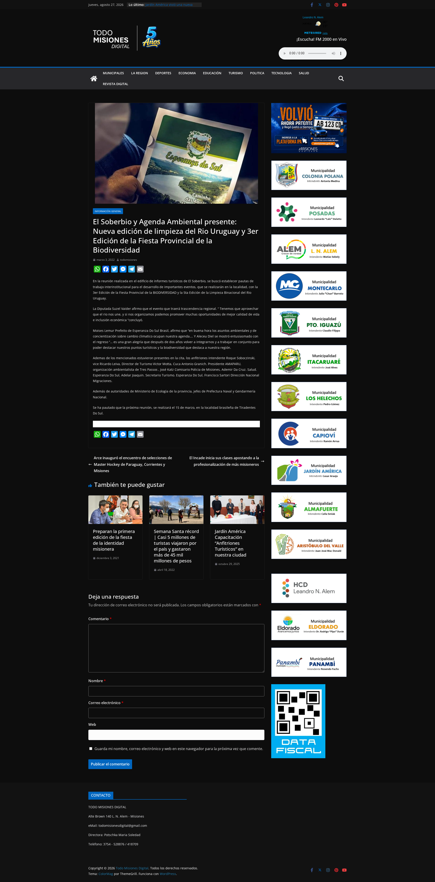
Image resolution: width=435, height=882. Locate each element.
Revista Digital (115, 84)
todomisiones (128, 260)
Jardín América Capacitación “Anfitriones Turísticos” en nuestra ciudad (230, 543)
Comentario (100, 618)
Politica (257, 73)
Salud (304, 73)
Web (92, 724)
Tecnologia (281, 73)
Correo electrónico (105, 702)
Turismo (236, 73)
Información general (108, 211)
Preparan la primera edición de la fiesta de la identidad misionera (114, 540)
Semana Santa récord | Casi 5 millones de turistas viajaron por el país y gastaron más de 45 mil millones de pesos (176, 546)
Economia (187, 73)
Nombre (97, 680)
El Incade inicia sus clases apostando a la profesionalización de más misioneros (224, 461)
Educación (212, 73)
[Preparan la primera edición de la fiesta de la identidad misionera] (115, 498)
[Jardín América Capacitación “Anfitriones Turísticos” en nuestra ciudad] (237, 498)
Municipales (113, 73)
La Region (139, 73)
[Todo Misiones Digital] (93, 78)
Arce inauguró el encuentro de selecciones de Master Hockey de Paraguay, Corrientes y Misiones (133, 464)
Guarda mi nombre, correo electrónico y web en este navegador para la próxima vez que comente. (178, 748)
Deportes (163, 73)
